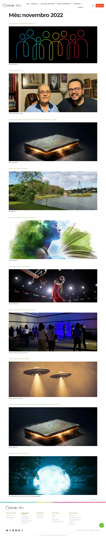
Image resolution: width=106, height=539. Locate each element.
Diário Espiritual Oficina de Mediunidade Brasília (22, 217)
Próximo (94, 499)
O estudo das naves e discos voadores (19, 358)
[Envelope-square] (19, 530)
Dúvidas (80, 7)
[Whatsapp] (22, 530)
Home (27, 3)
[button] (92, 5)
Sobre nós (34, 3)
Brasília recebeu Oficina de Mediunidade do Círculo (22, 309)
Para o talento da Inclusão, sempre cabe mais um (22, 23)
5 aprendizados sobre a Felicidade (18, 168)
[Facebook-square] (16, 530)
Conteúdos (76, 3)
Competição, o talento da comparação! (19, 266)
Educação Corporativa (48, 3)
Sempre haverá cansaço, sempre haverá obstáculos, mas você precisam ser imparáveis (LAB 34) (34, 404)
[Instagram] (10, 530)
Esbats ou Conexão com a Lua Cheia (18, 453)
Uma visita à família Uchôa (16, 70)
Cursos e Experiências (63, 3)
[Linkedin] (13, 530)
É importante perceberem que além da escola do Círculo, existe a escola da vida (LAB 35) (32, 119)
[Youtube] (7, 530)
